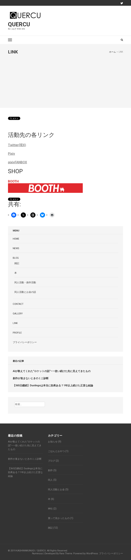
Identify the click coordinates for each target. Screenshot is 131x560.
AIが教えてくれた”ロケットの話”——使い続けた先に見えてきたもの (52, 371)
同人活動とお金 (56, 489)
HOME (16, 238)
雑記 (16, 263)
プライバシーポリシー (25, 342)
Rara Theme (65, 553)
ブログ (51, 460)
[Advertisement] (65, 78)
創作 (50, 470)
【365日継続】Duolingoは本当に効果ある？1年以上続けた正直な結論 (53, 385)
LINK (15, 323)
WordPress (92, 553)
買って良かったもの (58, 518)
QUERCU (19, 24)
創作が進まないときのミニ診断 (31, 378)
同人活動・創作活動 (25, 282)
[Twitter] (121, 3)
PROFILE (17, 332)
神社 (50, 508)
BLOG (16, 257)
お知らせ (53, 441)
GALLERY (18, 313)
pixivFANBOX (17, 162)
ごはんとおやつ (56, 451)
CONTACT (18, 304)
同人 (50, 479)
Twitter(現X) (17, 145)
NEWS (16, 248)
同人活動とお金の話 (25, 292)
